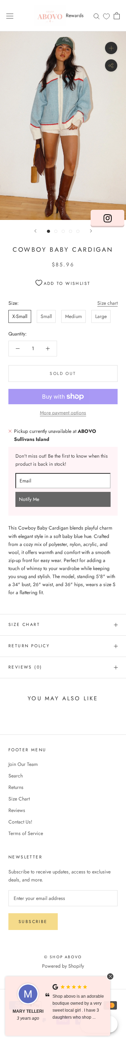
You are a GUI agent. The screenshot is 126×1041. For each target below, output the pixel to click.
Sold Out (63, 373)
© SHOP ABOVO (63, 957)
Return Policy (29, 646)
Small (46, 316)
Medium (73, 316)
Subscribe (33, 921)
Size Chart (24, 624)
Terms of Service (25, 833)
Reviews (16, 810)
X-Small (19, 316)
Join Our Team (23, 764)
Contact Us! (20, 821)
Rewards (75, 15)
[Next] (91, 230)
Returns (15, 787)
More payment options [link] (63, 412)
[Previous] (35, 230)
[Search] (96, 16)
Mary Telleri (28, 1011)
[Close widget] (110, 976)
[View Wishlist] (106, 16)
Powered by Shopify (63, 965)
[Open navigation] (9, 16)
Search (15, 775)
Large (101, 316)
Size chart (107, 303)
